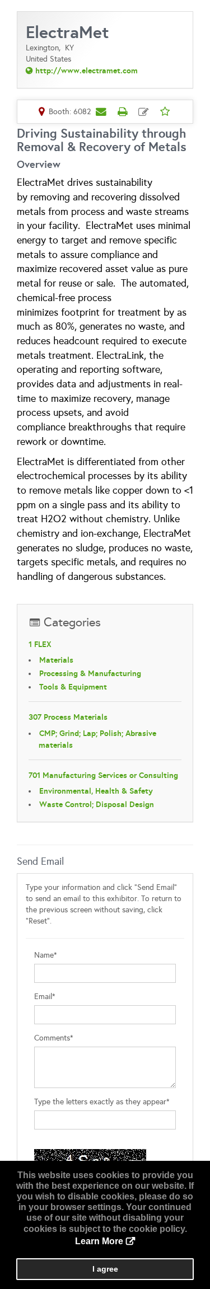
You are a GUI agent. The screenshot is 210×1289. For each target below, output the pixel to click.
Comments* (53, 1038)
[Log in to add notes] (144, 112)
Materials (56, 660)
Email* (44, 996)
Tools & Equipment (73, 687)
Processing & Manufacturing (90, 673)
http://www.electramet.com (86, 70)
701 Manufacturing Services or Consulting (103, 775)
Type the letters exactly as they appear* (102, 1102)
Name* (45, 955)
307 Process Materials (68, 717)
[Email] (101, 111)
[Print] (122, 111)
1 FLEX (40, 644)
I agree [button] (105, 1268)
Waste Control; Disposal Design (96, 804)
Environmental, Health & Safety (96, 791)
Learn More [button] (99, 1241)
